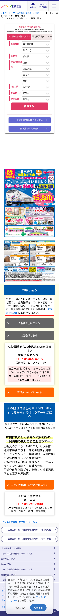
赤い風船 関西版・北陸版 (28, 12)
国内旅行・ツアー (9, 558)
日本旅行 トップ (8, 12)
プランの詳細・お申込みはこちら (29, 484)
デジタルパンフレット (29, 392)
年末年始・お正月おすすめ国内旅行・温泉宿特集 (29, 530)
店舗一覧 (33, 7)
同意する (38, 607)
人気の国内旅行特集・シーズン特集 (16, 553)
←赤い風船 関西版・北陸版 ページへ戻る (19, 521)
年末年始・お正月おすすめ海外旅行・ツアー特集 (29, 539)
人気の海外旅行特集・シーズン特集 (16, 569)
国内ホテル (6, 564)
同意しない (20, 607)
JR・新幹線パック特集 (11, 548)
